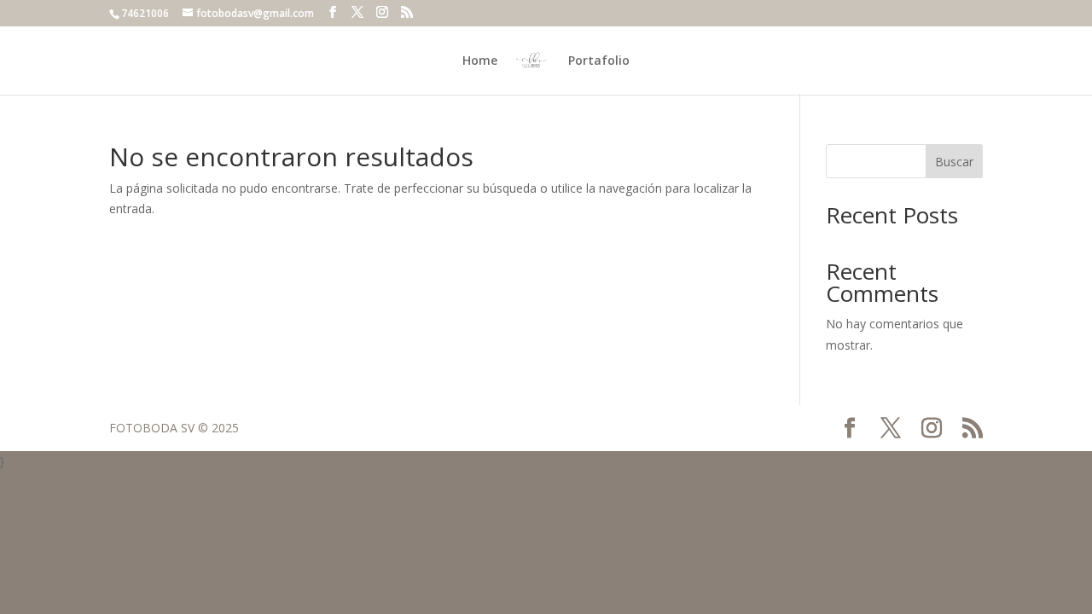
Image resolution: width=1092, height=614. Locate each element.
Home (479, 61)
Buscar (954, 162)
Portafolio (599, 61)
